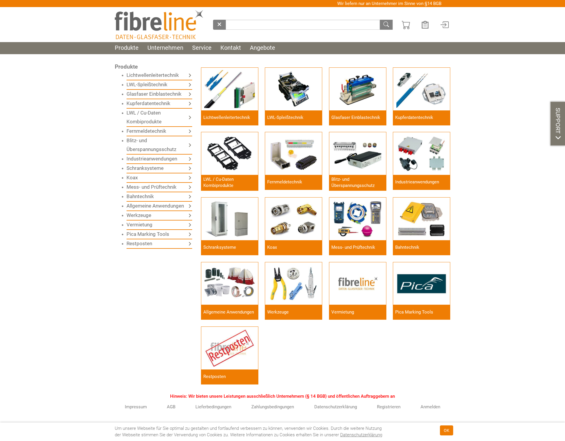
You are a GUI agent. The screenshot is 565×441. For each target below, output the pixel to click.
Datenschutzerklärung (361, 434)
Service (202, 48)
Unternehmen (165, 48)
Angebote (262, 48)
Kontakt (230, 48)
